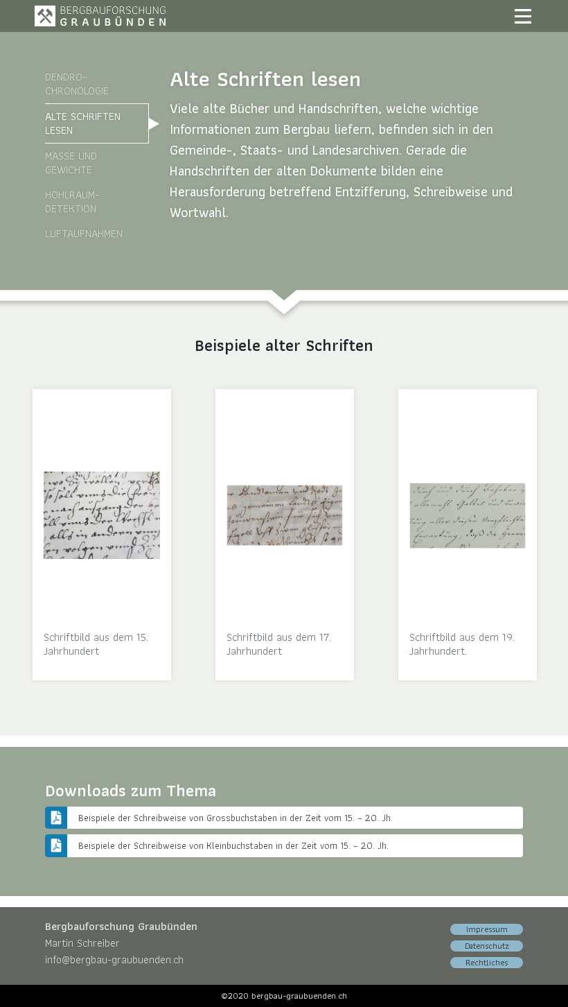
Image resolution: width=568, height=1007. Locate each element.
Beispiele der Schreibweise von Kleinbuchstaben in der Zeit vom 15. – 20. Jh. (233, 845)
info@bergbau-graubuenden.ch (114, 959)
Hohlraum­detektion (72, 201)
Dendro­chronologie (77, 83)
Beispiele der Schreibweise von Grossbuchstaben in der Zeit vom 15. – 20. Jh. (235, 817)
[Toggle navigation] (523, 16)
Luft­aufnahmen (84, 233)
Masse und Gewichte (71, 162)
